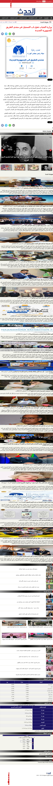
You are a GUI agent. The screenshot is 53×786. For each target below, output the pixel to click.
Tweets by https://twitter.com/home (45, 762)
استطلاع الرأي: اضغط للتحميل (46, 754)
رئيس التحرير (36, 770)
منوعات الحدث (44, 22)
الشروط (13, 770)
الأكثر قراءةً (48, 646)
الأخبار (40, 18)
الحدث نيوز (49, 770)
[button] (2, 150)
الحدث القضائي (7, 767)
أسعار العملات (48, 679)
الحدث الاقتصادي (33, 18)
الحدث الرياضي (13, 18)
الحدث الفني (5, 18)
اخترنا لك (49, 618)
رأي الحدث (34, 767)
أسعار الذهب (48, 703)
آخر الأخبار (49, 565)
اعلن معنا (7, 770)
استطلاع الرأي (48, 751)
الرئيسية (46, 18)
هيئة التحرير (27, 770)
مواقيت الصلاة (47, 733)
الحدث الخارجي (23, 18)
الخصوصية (20, 770)
